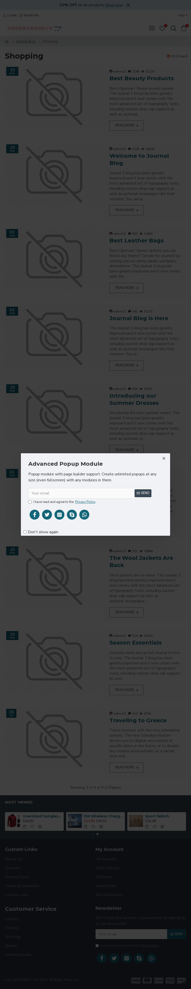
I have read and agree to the (64, 502)
